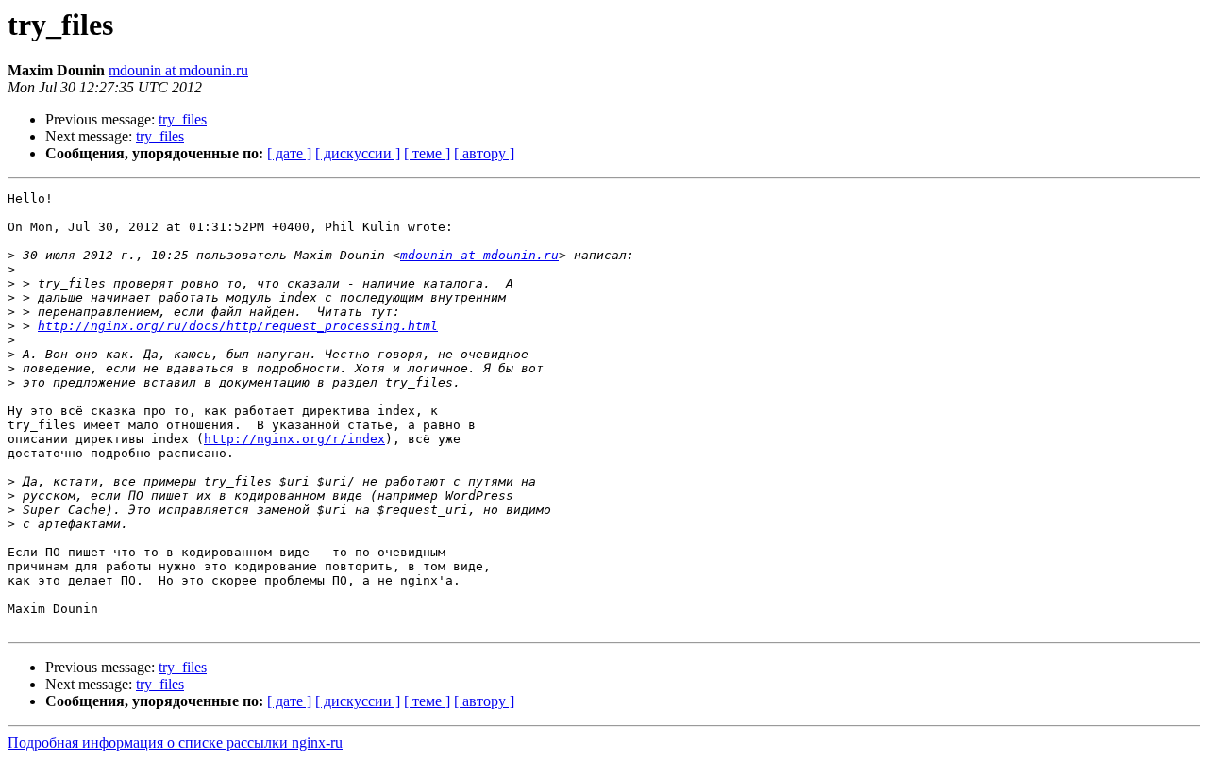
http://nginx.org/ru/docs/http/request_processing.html (238, 326)
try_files (183, 119)
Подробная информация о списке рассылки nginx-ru (175, 742)
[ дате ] (289, 153)
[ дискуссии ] (357, 153)
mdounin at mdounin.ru (178, 70)
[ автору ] (484, 153)
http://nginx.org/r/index (294, 439)
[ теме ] (427, 153)
